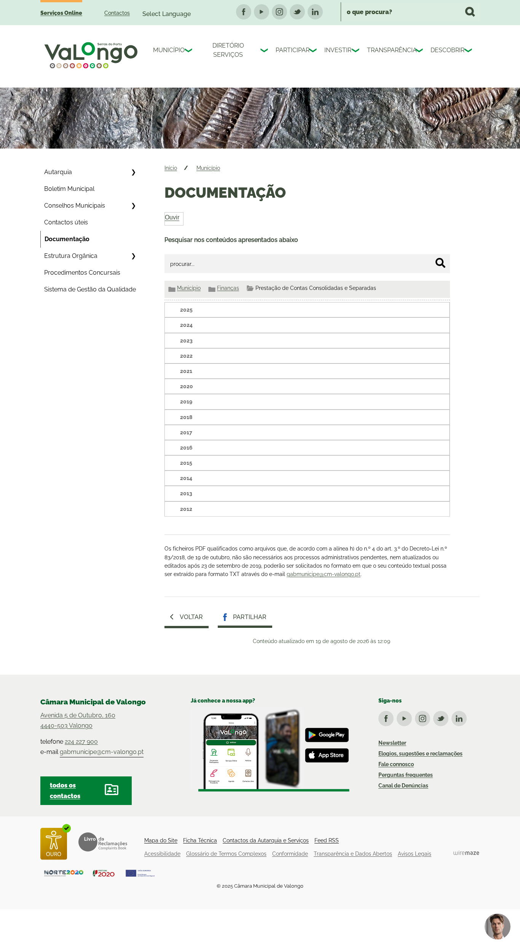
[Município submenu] (189, 51)
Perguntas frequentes (405, 775)
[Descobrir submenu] (469, 51)
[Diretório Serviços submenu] (265, 51)
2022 (186, 356)
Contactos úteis (66, 222)
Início (170, 168)
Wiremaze (466, 852)
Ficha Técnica (200, 840)
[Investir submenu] (356, 51)
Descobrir (446, 50)
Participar (291, 50)
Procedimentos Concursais (82, 272)
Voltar (191, 617)
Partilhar (249, 617)
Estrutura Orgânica (70, 255)
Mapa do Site (160, 840)
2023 (186, 341)
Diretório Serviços (228, 50)
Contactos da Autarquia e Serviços (266, 840)
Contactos (117, 13)
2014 (186, 478)
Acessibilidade (162, 854)
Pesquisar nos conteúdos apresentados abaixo (231, 239)
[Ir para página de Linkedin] (460, 717)
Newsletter (392, 743)
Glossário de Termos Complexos (226, 854)
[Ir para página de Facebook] (387, 717)
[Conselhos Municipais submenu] (133, 205)
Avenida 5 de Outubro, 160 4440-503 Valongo (77, 720)
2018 (186, 417)
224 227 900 (81, 741)
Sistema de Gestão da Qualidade (90, 289)
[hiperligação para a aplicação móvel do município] (270, 750)
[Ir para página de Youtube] (406, 717)
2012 (186, 509)
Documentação (67, 239)
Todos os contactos (65, 790)
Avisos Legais (414, 854)
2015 (186, 463)
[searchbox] (410, 11)
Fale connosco (396, 764)
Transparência (389, 50)
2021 (186, 371)
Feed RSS (326, 840)
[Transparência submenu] (420, 51)
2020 (186, 386)
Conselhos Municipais (74, 205)
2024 (186, 325)
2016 (186, 448)
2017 (186, 432)
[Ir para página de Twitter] (442, 717)
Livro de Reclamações (102, 841)
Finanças (228, 288)
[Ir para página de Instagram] (424, 717)
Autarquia (58, 172)
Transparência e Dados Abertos (353, 854)
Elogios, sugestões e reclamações (420, 754)
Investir (336, 50)
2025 (186, 310)
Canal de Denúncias (403, 786)
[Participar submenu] (313, 51)
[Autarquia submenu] (133, 172)
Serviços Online (61, 13)
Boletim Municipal (69, 188)
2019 (186, 401)
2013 (186, 493)
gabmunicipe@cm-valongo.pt (323, 574)
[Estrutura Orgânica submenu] (133, 256)
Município (167, 50)
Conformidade (290, 854)
